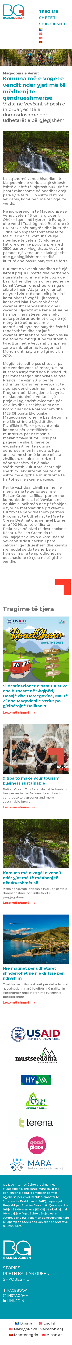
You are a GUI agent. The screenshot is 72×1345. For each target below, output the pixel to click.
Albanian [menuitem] (55, 1335)
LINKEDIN (15, 1301)
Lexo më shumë (19, 712)
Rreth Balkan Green (26, 1273)
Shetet (47, 18)
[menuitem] (54, 29)
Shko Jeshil (52, 24)
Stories (11, 1268)
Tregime (48, 11)
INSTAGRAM (17, 1296)
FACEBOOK (16, 1290)
